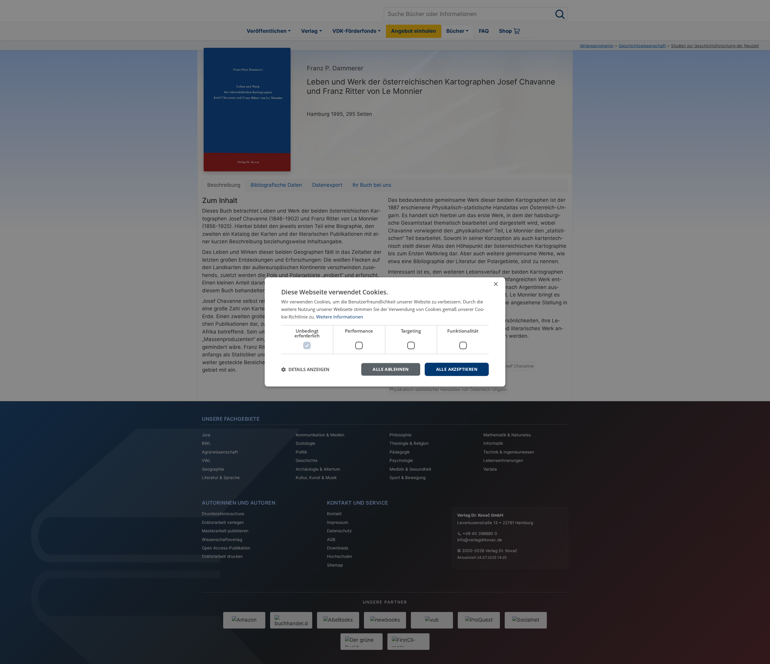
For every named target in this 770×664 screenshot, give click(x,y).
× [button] (495, 284)
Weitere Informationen (339, 317)
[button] (305, 369)
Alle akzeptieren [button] (456, 369)
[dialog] (385, 331)
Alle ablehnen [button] (390, 369)
